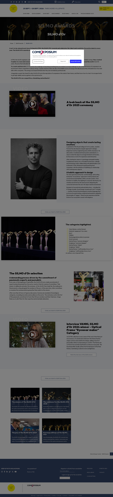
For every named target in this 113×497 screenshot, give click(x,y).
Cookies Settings (38, 61)
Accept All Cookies (76, 61)
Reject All (63, 61)
